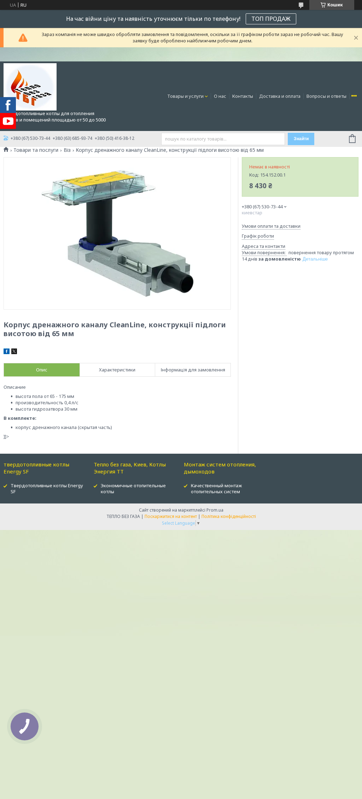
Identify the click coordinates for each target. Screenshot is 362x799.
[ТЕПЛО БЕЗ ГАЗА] (30, 86)
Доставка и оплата (279, 96)
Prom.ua (214, 510)
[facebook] (7, 352)
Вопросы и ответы (326, 96)
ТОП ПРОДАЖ (271, 19)
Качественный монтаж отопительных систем (216, 488)
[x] (14, 352)
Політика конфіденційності (229, 516)
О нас (220, 96)
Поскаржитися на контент (171, 516)
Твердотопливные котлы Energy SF (47, 488)
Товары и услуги (185, 96)
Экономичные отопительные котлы (133, 488)
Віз (67, 150)
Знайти (301, 138)
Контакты (242, 96)
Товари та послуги (35, 150)
